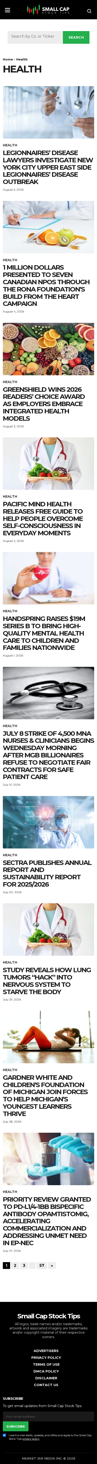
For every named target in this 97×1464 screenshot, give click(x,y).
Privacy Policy (46, 1358)
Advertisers (46, 1351)
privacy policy (30, 1438)
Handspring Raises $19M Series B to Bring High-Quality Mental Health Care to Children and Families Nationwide (44, 633)
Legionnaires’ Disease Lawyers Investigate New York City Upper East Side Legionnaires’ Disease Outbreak (48, 167)
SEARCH (76, 37)
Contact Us (46, 1385)
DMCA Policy (46, 1371)
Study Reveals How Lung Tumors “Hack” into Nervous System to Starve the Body (47, 981)
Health (10, 145)
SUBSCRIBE (15, 1426)
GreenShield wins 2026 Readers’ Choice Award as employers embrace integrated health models (44, 403)
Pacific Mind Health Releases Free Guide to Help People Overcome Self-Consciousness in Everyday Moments (43, 518)
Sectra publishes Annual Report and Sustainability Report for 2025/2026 (47, 873)
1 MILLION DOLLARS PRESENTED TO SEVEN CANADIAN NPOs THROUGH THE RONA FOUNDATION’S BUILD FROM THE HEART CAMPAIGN (46, 285)
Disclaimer (46, 1378)
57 (42, 1265)
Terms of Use (46, 1364)
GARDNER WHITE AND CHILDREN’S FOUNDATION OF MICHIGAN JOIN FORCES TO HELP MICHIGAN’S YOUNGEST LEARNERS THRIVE (45, 1095)
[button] (7, 8)
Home (8, 59)
